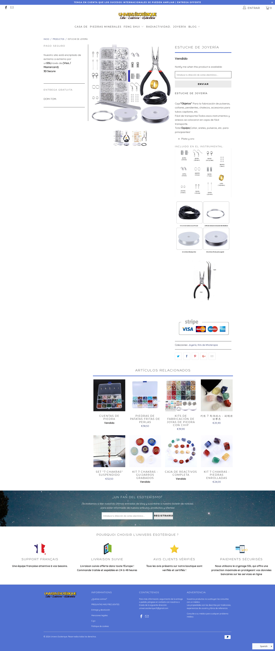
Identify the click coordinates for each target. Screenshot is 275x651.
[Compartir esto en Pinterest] (195, 356)
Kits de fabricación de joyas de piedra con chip (181, 395)
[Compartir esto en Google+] (203, 356)
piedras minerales (105, 26)
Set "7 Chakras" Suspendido (109, 451)
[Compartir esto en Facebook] (186, 356)
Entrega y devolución (100, 610)
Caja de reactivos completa (181, 451)
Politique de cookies (100, 626)
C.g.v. (93, 621)
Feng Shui (132, 26)
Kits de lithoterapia (208, 345)
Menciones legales (99, 615)
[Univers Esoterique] (137, 16)
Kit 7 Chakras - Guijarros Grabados (145, 451)
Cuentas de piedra (109, 395)
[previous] (95, 84)
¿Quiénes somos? (99, 599)
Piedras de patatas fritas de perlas (145, 395)
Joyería (179, 26)
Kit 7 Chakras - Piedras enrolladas (216, 451)
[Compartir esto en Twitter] (178, 356)
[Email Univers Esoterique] (12, 8)
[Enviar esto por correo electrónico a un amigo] (212, 356)
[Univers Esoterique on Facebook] (6, 8)
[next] (167, 84)
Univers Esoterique (58, 636)
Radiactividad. (158, 26)
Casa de (81, 26)
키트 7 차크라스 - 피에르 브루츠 (216, 395)
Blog (193, 26)
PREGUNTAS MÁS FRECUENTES (105, 604)
